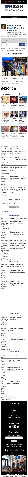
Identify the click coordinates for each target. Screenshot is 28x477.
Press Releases (14, 216)
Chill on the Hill (11, 396)
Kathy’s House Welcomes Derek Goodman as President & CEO (18, 338)
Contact (14, 413)
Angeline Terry (5, 36)
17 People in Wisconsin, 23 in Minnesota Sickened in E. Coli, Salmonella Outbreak (18, 189)
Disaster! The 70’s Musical (14, 360)
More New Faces (5, 349)
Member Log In (4, 3)
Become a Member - (22, 1)
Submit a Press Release (14, 417)
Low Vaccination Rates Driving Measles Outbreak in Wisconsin (18, 177)
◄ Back (5, 78)
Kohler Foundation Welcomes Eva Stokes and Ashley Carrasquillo (17, 317)
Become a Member (14, 199)
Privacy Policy (14, 415)
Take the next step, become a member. (14, 444)
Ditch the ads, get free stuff (14, 446)
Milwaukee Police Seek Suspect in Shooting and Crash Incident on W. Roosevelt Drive (18, 220)
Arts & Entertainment (12, 146)
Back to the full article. (17, 50)
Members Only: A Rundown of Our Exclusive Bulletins (18, 158)
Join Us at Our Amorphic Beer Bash (9, 1)
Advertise (14, 410)
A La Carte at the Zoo (12, 354)
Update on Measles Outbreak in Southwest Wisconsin (18, 231)
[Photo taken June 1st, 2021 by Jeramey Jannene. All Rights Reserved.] (14, 66)
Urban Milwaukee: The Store (14, 451)
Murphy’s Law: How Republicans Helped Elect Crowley (16, 283)
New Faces (14, 313)
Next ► (24, 78)
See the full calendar (6, 399)
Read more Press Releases (8, 260)
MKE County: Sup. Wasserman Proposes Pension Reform (18, 167)
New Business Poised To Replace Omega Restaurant (17, 271)
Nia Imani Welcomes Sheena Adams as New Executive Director (17, 328)
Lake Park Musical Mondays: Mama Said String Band (14, 382)
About (14, 408)
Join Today (14, 207)
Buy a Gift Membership (7, 211)
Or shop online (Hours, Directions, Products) (14, 474)
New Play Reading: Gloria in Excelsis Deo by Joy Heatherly (15, 368)
